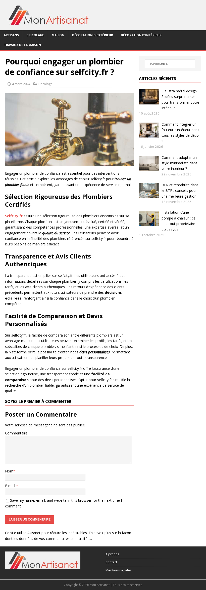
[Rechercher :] (170, 63)
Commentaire (16, 433)
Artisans (11, 35)
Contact (111, 562)
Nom (9, 471)
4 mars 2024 (21, 84)
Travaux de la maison (22, 45)
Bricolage (35, 35)
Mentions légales (119, 570)
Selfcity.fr (14, 215)
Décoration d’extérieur (92, 35)
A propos (112, 554)
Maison (58, 35)
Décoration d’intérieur (141, 35)
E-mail (10, 485)
